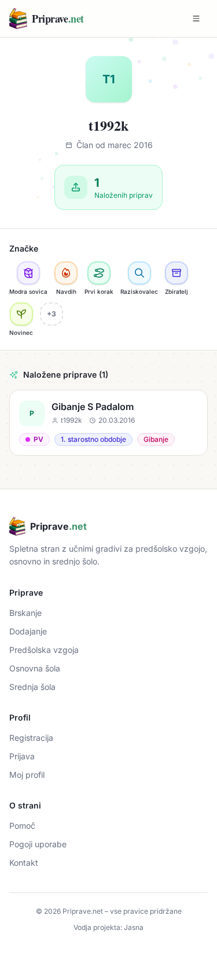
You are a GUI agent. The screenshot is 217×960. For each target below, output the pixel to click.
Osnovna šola (34, 668)
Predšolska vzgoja (44, 650)
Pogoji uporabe (38, 844)
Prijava (22, 756)
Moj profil (27, 775)
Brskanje (25, 613)
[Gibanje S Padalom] (108, 422)
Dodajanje (28, 631)
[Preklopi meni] (196, 18)
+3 (51, 313)
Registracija (31, 738)
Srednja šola (32, 687)
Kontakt (23, 862)
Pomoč (22, 825)
